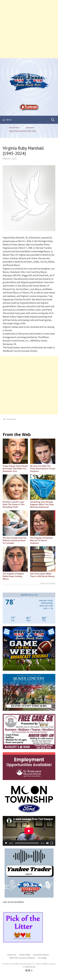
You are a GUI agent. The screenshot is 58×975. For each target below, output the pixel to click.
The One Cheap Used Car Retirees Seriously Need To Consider (15, 540)
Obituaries (11, 419)
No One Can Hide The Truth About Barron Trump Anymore (42, 468)
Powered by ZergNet (47, 583)
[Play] (6, 843)
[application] (29, 831)
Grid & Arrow (30, 966)
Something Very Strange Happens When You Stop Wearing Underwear (42, 504)
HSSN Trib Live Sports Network (22, 957)
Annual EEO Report (41, 954)
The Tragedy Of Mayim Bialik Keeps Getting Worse (13, 576)
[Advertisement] (29, 29)
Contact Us (11, 954)
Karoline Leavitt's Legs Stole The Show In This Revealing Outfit (13, 504)
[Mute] (47, 843)
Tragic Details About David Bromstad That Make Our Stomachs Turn (15, 468)
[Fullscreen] (51, 843)
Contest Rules (24, 954)
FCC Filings (42, 957)
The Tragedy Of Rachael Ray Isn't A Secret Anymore (41, 540)
